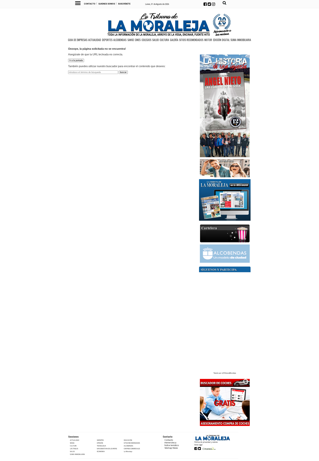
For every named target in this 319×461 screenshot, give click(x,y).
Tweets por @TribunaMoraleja (224, 373)
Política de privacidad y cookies (206, 442)
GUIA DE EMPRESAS (77, 40)
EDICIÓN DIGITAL (221, 40)
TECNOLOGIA (101, 446)
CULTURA (164, 40)
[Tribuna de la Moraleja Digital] (224, 200)
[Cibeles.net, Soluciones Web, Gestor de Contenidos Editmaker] (209, 448)
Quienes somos (106, 4)
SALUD (155, 40)
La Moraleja (128, 451)
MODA (72, 443)
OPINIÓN (100, 443)
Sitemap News (171, 448)
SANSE (130, 40)
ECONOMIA (101, 451)
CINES (138, 40)
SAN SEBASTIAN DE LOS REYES (107, 449)
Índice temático (171, 445)
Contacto (89, 4)
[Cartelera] (224, 233)
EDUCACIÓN (128, 440)
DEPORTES (107, 40)
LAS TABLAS (74, 449)
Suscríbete (124, 4)
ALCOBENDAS (119, 40)
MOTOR (208, 40)
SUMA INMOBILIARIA (240, 40)
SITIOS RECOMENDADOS (191, 40)
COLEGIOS (146, 40)
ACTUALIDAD (94, 40)
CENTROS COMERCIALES (132, 449)
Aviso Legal (198, 445)
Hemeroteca (170, 442)
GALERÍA (174, 40)
